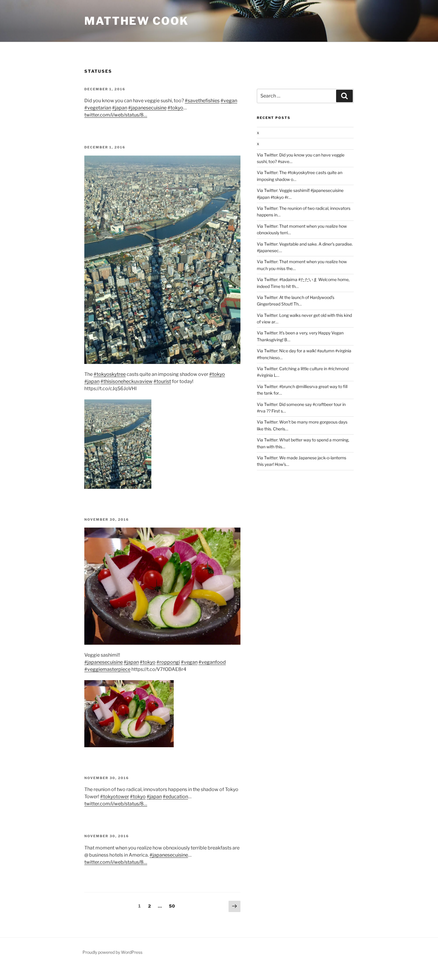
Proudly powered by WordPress (112, 952)
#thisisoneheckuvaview (126, 381)
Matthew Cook (136, 20)
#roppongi (168, 662)
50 (173, 905)
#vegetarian (97, 108)
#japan (119, 108)
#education (175, 796)
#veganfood (212, 662)
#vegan (228, 100)
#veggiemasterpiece (107, 669)
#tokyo (175, 108)
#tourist (162, 381)
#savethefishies (202, 100)
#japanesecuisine (147, 108)
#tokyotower (114, 796)
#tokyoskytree (110, 374)
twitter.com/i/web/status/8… (115, 115)
